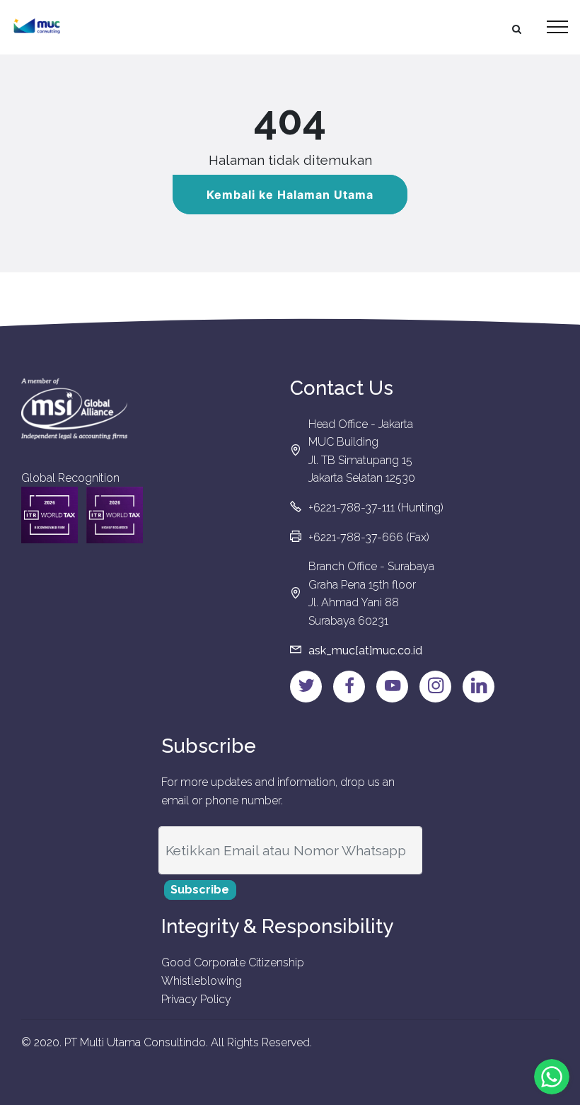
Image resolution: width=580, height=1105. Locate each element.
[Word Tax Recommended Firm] (49, 515)
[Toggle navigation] (558, 27)
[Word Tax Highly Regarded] (114, 515)
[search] (517, 27)
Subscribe (199, 889)
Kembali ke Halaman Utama (290, 194)
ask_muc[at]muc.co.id (365, 650)
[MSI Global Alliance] (74, 408)
